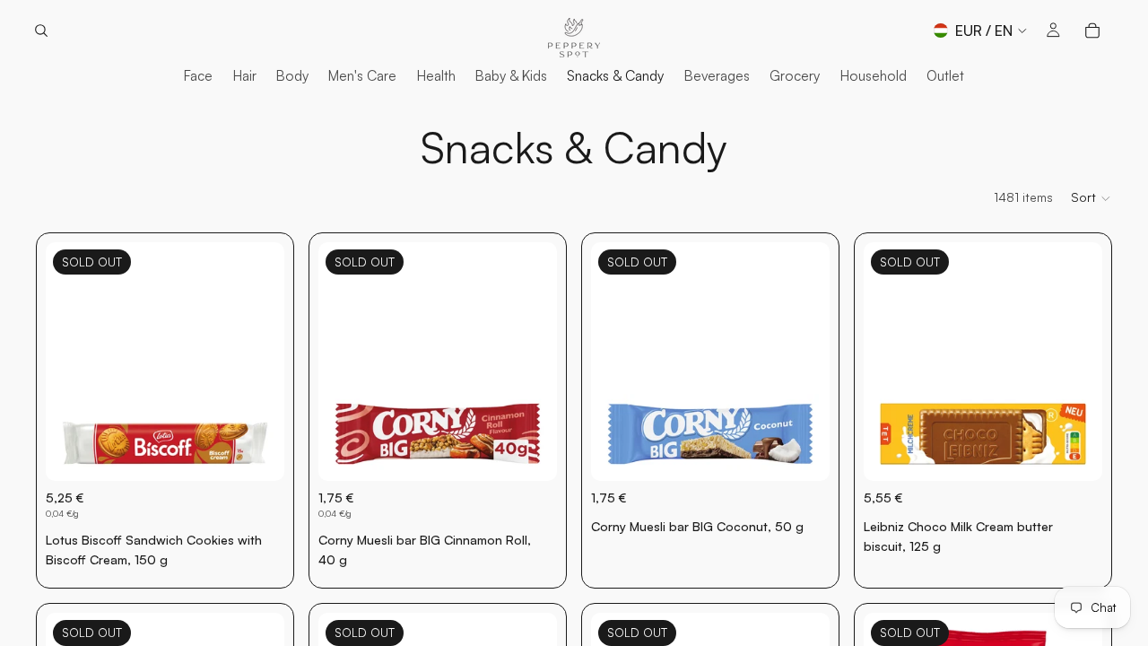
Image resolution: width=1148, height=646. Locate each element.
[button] (1091, 198)
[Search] (41, 30)
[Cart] (1092, 30)
